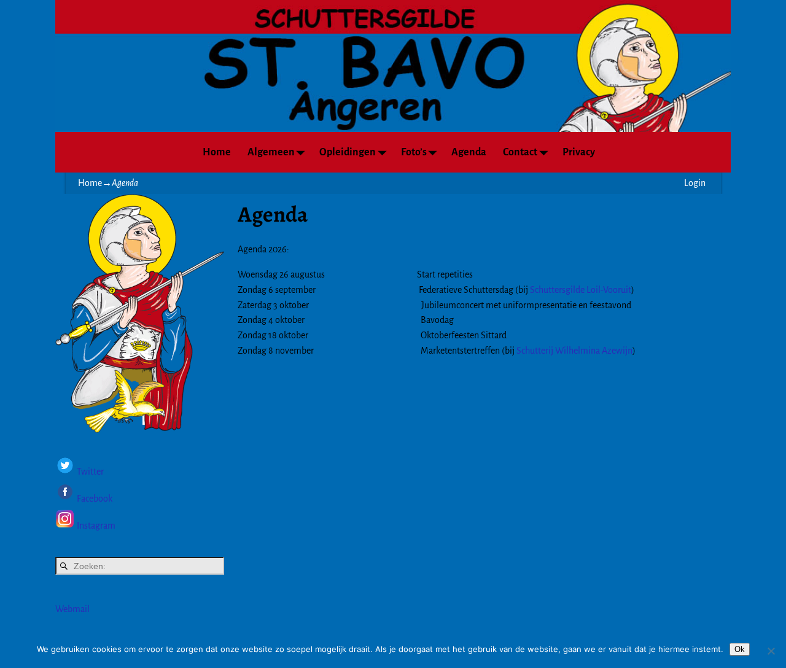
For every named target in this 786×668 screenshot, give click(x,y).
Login (695, 183)
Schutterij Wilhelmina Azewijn (574, 350)
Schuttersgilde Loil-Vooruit (580, 290)
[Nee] (771, 651)
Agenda (468, 152)
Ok (739, 649)
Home (217, 152)
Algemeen (271, 152)
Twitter (90, 472)
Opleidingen (347, 152)
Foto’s (414, 152)
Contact (520, 152)
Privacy (578, 152)
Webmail (72, 609)
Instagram (96, 525)
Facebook (93, 498)
